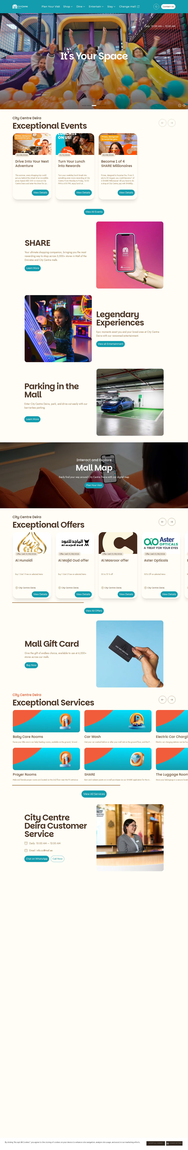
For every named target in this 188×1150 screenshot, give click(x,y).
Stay (110, 6)
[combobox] (156, 6)
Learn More (32, 268)
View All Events (94, 212)
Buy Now (31, 665)
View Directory (105, 85)
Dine (79, 6)
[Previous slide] (14, 61)
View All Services (94, 794)
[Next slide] (173, 61)
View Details (40, 192)
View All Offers (94, 610)
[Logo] (20, 6)
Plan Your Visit (51, 6)
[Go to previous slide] (162, 522)
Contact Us (168, 6)
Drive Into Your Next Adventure (32, 163)
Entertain (95, 6)
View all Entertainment (110, 344)
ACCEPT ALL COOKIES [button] (156, 1143)
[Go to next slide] (171, 522)
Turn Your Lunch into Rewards (71, 163)
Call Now (57, 858)
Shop (66, 6)
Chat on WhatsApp (36, 858)
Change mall (127, 6)
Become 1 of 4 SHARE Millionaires (116, 163)
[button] (174, 1143)
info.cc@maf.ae (44, 850)
